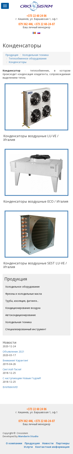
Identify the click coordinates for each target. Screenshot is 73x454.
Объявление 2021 (13, 351)
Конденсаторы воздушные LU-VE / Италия (30, 138)
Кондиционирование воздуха (22, 308)
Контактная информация (52, 447)
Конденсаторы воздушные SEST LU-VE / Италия (35, 265)
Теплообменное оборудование (28, 58)
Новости (9, 342)
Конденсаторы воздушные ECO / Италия (35, 201)
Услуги (28, 447)
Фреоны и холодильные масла (23, 293)
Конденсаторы (17, 62)
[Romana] (34, 32)
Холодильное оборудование (22, 286)
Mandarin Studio (28, 436)
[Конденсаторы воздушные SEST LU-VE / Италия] (36, 234)
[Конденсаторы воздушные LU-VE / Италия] (36, 107)
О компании (14, 443)
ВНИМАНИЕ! (10, 387)
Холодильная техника (35, 55)
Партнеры (62, 443)
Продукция (11, 55)
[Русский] (38, 32)
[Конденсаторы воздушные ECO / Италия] (36, 172)
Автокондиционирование (20, 315)
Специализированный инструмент (25, 329)
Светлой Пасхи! (12, 369)
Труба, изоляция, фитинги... (21, 300)
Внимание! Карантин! (15, 360)
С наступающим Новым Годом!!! (22, 378)
